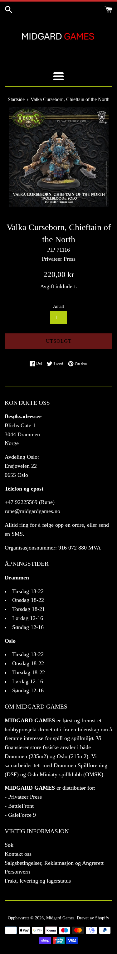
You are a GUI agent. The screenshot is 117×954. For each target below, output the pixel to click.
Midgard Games (60, 917)
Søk (9, 845)
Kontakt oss (18, 854)
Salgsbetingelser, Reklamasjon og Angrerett (54, 863)
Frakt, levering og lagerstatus (38, 881)
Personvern (17, 872)
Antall (58, 306)
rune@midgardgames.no (32, 511)
